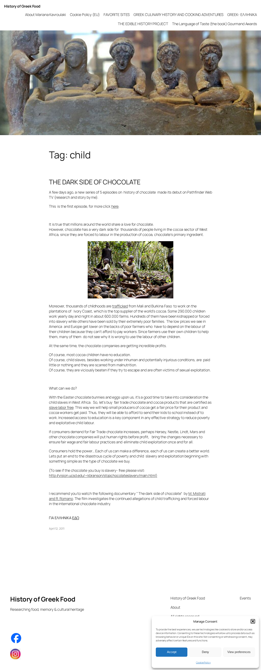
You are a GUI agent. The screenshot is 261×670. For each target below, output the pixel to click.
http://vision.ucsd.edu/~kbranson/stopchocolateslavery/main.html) (103, 475)
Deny (205, 652)
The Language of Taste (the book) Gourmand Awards (214, 23)
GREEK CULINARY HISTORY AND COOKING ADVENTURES (179, 14)
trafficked (120, 306)
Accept (171, 652)
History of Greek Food (22, 6)
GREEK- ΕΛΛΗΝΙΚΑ (242, 14)
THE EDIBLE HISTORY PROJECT (143, 23)
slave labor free (61, 407)
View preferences (239, 652)
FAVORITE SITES (117, 14)
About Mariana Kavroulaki (45, 14)
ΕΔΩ (75, 517)
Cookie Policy (203, 662)
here (115, 206)
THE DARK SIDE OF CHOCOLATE (94, 182)
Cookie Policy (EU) (85, 14)
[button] (253, 621)
